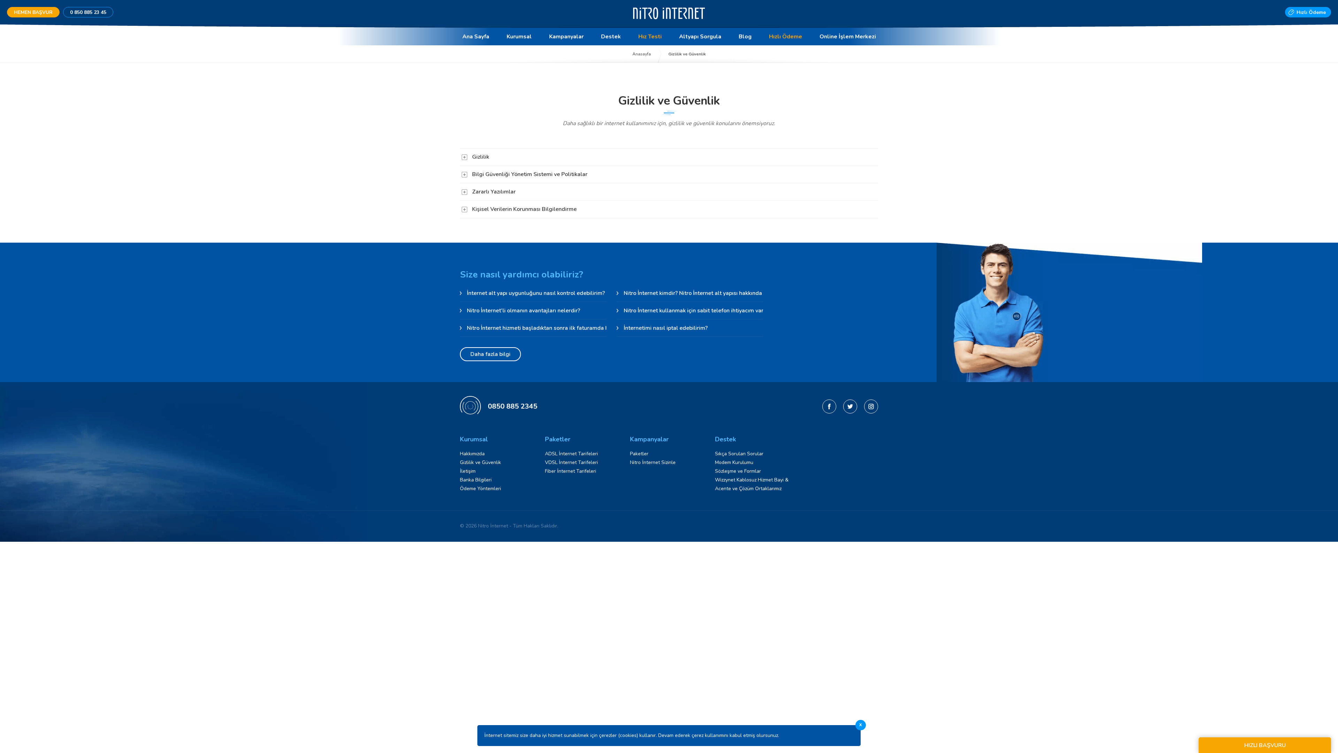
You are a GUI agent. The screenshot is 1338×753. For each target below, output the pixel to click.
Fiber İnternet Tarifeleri (570, 471)
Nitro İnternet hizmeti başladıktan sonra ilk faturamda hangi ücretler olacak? (536, 328)
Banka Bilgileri (476, 480)
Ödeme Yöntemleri (480, 488)
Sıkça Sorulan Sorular (739, 453)
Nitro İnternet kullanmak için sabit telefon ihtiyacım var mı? (693, 310)
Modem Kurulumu (734, 462)
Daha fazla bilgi (490, 354)
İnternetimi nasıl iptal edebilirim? (666, 328)
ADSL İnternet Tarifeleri (571, 453)
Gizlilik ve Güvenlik (480, 462)
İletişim (468, 471)
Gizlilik (480, 157)
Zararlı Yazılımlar (494, 192)
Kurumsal (519, 36)
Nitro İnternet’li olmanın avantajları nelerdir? (523, 310)
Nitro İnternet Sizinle (653, 462)
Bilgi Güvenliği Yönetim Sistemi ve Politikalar (529, 174)
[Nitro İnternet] (669, 22)
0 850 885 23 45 (88, 12)
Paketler (639, 453)
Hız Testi (650, 36)
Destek (611, 36)
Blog (745, 36)
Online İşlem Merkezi (848, 36)
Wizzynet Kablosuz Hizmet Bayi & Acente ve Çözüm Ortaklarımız (752, 484)
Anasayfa (641, 54)
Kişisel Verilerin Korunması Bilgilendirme (524, 209)
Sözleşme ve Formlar (738, 471)
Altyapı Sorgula (700, 36)
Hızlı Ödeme (1311, 12)
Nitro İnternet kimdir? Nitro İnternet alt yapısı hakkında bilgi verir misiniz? (693, 293)
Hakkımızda (472, 453)
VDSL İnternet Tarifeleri (571, 462)
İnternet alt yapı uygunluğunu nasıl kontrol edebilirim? (536, 293)
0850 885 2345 (512, 406)
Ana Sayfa (475, 36)
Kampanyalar (566, 36)
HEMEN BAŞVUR (33, 12)
